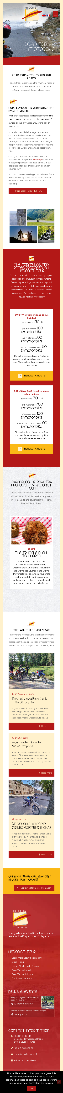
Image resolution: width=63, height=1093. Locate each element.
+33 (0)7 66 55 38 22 (23, 1048)
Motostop (37, 159)
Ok (31, 1088)
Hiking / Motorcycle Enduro (25, 966)
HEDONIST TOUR (28, 1039)
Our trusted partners (22, 978)
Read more (46, 726)
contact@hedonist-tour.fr (25, 1054)
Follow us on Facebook (24, 1060)
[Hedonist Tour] (31, 15)
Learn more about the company (27, 958)
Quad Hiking (18, 962)
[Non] (59, 1082)
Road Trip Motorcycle (22, 970)
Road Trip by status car (23, 974)
